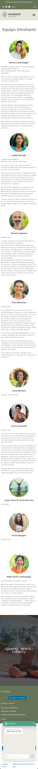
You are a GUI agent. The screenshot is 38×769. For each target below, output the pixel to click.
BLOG (13, 7)
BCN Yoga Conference (9, 708)
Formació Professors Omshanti (13, 715)
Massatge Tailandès (8, 711)
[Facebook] (6, 6)
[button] (34, 15)
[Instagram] (3, 6)
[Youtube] (9, 6)
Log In (35, 7)
